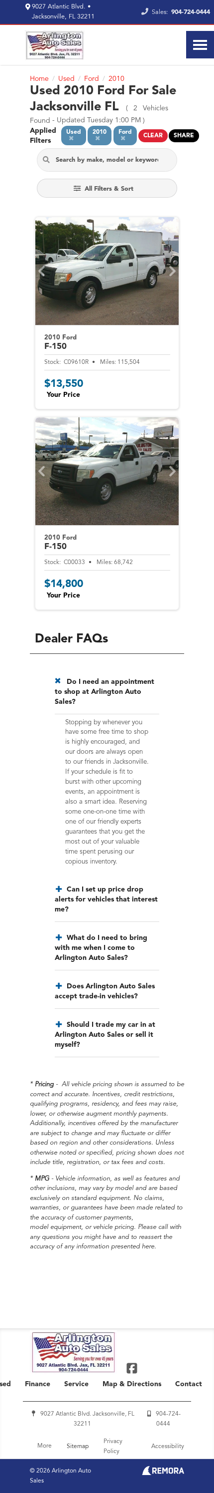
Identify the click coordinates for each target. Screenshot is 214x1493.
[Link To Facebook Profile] (132, 1368)
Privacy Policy (113, 1447)
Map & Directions (132, 1384)
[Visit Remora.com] (163, 1473)
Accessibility (167, 1447)
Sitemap (78, 1447)
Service (76, 1384)
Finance (37, 1384)
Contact (188, 1384)
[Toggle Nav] (200, 44)
